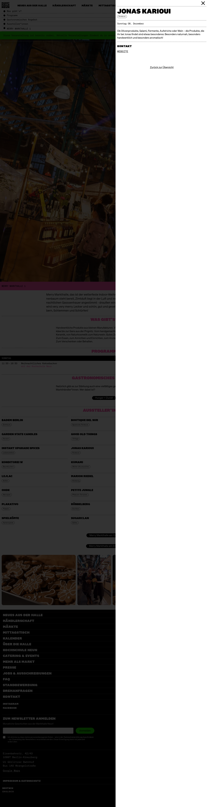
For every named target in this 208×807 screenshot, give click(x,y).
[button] (203, 3)
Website (122, 51)
